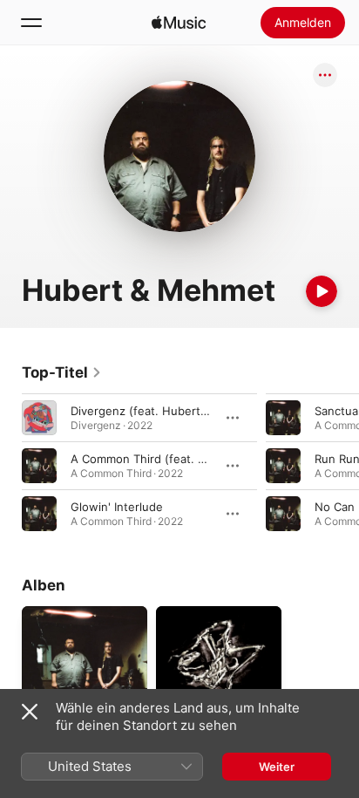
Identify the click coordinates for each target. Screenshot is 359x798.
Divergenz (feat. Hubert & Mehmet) (167, 411)
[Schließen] (29, 712)
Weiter (277, 767)
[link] (62, 372)
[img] (179, 23)
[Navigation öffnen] (31, 22)
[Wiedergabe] (321, 291)
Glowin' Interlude (117, 507)
